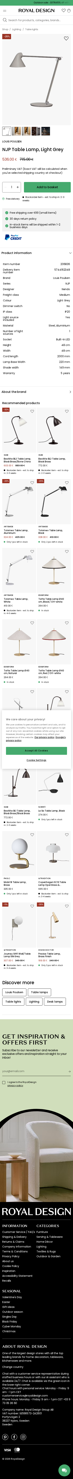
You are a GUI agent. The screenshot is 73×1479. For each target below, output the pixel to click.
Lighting (41, 1246)
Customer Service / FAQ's (18, 1232)
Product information (16, 253)
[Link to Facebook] (14, 1437)
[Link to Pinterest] (5, 1437)
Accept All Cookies (36, 750)
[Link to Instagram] (23, 1437)
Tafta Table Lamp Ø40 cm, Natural (16, 672)
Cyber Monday (11, 1326)
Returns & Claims (13, 1241)
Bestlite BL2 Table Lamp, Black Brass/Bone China (17, 460)
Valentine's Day (12, 1297)
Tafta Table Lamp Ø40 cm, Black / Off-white (51, 600)
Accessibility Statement (17, 1276)
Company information (16, 1246)
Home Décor (44, 1241)
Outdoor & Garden (48, 1256)
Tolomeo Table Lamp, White (16, 600)
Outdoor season (12, 1312)
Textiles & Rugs (46, 1251)
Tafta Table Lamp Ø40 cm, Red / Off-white (51, 672)
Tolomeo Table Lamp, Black (50, 532)
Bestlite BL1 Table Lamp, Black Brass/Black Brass (17, 812)
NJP (68, 283)
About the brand (13, 392)
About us (8, 1261)
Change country (12, 1367)
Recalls (6, 1280)
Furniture (42, 1232)
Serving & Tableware (49, 1237)
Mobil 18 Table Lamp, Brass (15, 883)
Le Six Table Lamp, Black (51, 811)
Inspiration (8, 1271)
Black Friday (9, 1321)
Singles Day (9, 1316)
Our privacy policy (44, 737)
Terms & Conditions (15, 1251)
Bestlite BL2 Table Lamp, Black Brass (52, 460)
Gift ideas (8, 1307)
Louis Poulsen (61, 278)
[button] (64, 10)
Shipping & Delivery (14, 1237)
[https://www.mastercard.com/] (17, 1450)
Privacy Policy (10, 1256)
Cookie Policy (10, 1266)
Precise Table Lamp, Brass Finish (49, 955)
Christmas (9, 1331)
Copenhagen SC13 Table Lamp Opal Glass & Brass (52, 883)
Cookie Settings (36, 760)
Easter (6, 1302)
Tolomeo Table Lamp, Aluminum (16, 532)
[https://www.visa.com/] (7, 1450)
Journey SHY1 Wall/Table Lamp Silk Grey (17, 955)
